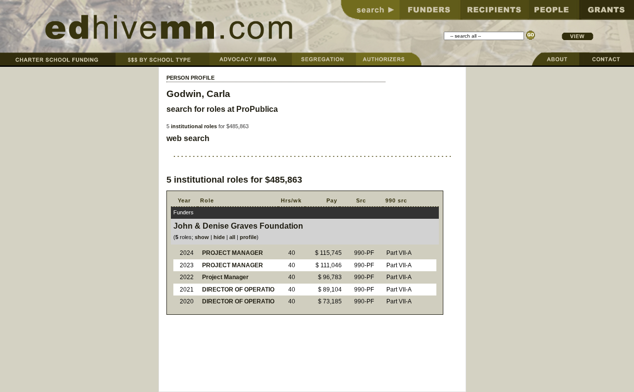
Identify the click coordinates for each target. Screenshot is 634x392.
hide (219, 237)
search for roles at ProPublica (222, 109)
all (232, 237)
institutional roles (194, 126)
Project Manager (225, 277)
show (202, 237)
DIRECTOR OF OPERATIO (238, 289)
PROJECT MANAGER (232, 252)
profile (248, 237)
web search (188, 138)
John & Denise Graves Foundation (238, 226)
